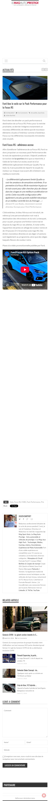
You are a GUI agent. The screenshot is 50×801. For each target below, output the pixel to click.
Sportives (41, 113)
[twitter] (20, 519)
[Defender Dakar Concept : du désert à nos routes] (11, 673)
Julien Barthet (10, 115)
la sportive (19, 158)
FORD (24, 502)
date (11, 502)
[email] (32, 519)
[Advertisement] (25, 32)
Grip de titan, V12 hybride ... (27, 685)
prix (42, 502)
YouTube (36, 590)
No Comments (23, 113)
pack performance (33, 502)
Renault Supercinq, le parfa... (27, 655)
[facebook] (23, 519)
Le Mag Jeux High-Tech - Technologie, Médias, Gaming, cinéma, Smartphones (32, 542)
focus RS (17, 502)
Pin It (5, 506)
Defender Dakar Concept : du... (27, 670)
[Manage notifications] (44, 795)
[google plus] (27, 519)
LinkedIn (22, 590)
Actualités (8, 70)
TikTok (30, 590)
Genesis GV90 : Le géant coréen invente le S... (20, 634)
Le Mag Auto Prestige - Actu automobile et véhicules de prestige (30, 537)
